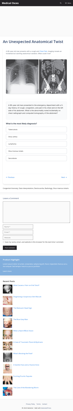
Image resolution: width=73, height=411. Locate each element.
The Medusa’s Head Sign (22, 308)
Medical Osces (10, 3)
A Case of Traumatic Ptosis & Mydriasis (28, 342)
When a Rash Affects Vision (23, 331)
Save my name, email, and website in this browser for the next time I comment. (34, 242)
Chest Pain (43, 51)
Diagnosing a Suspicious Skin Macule (27, 297)
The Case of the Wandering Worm (25, 387)
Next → (64, 177)
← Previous (10, 177)
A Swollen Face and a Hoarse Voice (26, 365)
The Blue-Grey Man (20, 319)
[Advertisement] (36, 20)
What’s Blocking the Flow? (23, 353)
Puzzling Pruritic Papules (22, 376)
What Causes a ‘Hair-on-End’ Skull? (26, 285)
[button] (60, 3)
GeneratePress (46, 408)
